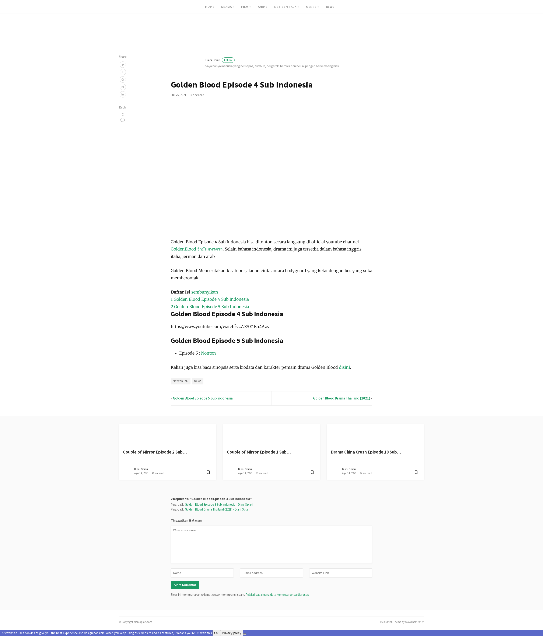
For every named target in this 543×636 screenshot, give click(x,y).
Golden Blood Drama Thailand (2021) (341, 398)
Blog (330, 7)
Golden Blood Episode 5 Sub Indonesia (203, 398)
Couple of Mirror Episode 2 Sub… (155, 452)
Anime (262, 7)
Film (244, 7)
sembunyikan (204, 292)
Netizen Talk (285, 7)
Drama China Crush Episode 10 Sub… (366, 452)
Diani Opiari (218, 60)
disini (344, 367)
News (197, 381)
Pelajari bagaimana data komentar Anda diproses (277, 595)
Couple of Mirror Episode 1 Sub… (259, 452)
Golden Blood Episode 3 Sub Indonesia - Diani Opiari (219, 504)
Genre (311, 7)
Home (209, 7)
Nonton (208, 353)
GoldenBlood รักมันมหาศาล (197, 249)
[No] (244, 634)
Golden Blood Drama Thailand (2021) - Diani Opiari (217, 509)
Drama (226, 7)
